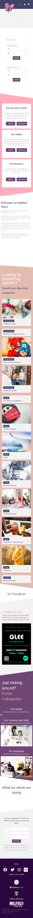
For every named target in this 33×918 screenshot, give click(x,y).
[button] (20, 4)
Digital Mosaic (9, 913)
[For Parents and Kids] (16, 735)
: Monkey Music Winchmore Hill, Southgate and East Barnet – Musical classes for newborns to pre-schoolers (15, 617)
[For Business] (16, 766)
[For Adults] (16, 715)
